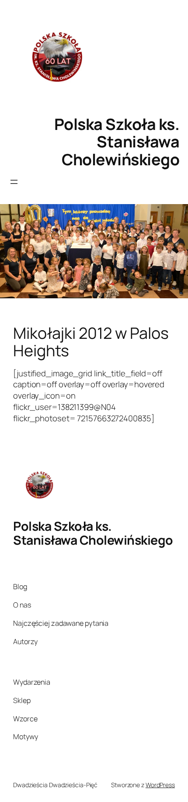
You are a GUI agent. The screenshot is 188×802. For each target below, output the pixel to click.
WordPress (160, 785)
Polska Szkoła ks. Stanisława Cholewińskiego (117, 141)
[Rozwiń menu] (14, 182)
